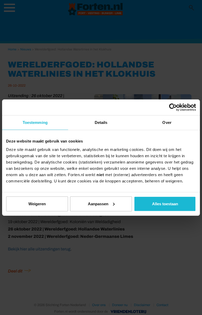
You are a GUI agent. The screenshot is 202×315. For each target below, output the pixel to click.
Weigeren (37, 203)
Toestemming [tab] (35, 122)
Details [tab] (101, 122)
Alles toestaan (165, 203)
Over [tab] (166, 122)
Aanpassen (98, 203)
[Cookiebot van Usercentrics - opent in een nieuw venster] (173, 107)
